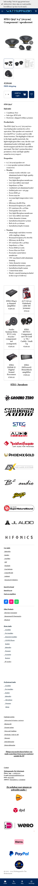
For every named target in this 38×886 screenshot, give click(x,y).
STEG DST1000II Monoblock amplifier (26, 368)
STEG (13, 384)
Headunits (7, 566)
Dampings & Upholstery (11, 580)
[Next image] (31, 43)
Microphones (8, 700)
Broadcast (7, 620)
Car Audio (7, 548)
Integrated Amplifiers (10, 637)
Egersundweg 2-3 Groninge (17, 780)
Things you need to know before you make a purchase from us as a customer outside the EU (19, 754)
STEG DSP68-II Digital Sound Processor (11, 370)
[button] (8, 63)
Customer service (9, 717)
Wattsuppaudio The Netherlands (14, 771)
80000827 (11, 778)
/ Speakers (22, 384)
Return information (9, 745)
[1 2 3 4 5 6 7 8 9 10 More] (7, 94)
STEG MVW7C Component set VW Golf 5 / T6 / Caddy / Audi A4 (26, 337)
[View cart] (36, 11)
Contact (6, 768)
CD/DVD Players (9, 640)
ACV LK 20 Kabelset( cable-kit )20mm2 (26, 305)
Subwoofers (7, 552)
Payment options (9, 728)
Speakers (6, 555)
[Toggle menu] (2, 11)
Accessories (7, 655)
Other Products (8, 609)
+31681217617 (16, 773)
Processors (7, 651)
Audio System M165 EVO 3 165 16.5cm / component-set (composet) (11, 337)
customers (21, 721)
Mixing (7, 707)
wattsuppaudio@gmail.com (16, 775)
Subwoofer (7, 648)
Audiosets (7, 576)
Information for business (11, 721)
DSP (5, 562)
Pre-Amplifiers (8, 633)
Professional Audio (10, 682)
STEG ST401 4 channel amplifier (11, 303)
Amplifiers (7, 559)
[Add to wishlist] (31, 94)
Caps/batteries (8, 569)
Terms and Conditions (10, 731)
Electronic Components (10, 613)
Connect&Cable (8, 573)
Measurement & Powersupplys (12, 616)
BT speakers (7, 662)
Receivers (7, 658)
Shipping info (7, 724)
